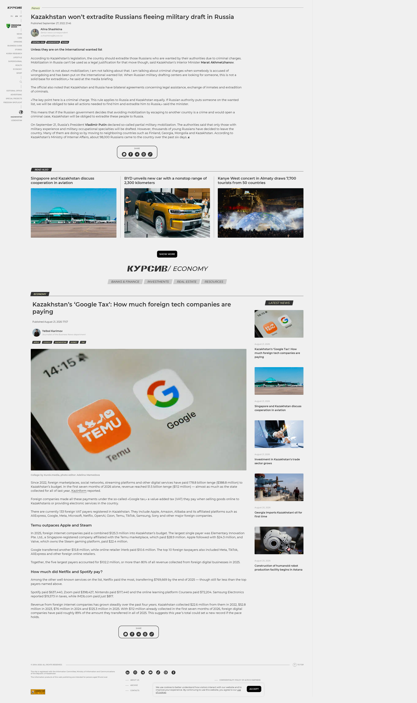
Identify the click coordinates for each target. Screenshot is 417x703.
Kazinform (78, 491)
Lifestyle (17, 57)
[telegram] (143, 672)
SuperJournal (15, 61)
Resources (213, 281)
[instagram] (135, 672)
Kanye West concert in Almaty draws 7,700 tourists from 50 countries (257, 180)
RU (12, 16)
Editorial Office (14, 91)
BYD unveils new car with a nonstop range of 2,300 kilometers (165, 180)
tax (83, 342)
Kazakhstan (16, 117)
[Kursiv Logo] (14, 8)
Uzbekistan (16, 120)
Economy (17, 69)
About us (134, 680)
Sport (19, 73)
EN (16, 16)
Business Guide (14, 46)
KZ (21, 16)
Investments (158, 281)
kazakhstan (53, 42)
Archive (134, 685)
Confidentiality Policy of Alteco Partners (239, 680)
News (19, 34)
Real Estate (186, 281)
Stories (18, 50)
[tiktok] (158, 672)
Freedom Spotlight (12, 102)
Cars (20, 38)
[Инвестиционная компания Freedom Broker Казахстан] (13, 26)
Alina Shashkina (51, 29)
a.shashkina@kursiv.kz (51, 35)
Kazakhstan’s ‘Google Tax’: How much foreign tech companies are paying (277, 353)
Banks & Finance (125, 281)
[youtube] (150, 672)
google (47, 342)
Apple (36, 342)
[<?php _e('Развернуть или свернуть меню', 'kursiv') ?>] (21, 112)
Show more (167, 254)
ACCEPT (254, 689)
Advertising (16, 95)
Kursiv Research (14, 54)
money (73, 342)
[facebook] (173, 672)
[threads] (166, 672)
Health (18, 65)
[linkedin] (127, 672)
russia (65, 42)
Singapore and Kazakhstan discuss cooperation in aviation (62, 180)
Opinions (18, 42)
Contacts (134, 691)
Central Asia (38, 42)
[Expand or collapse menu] (21, 82)
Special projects (14, 99)
